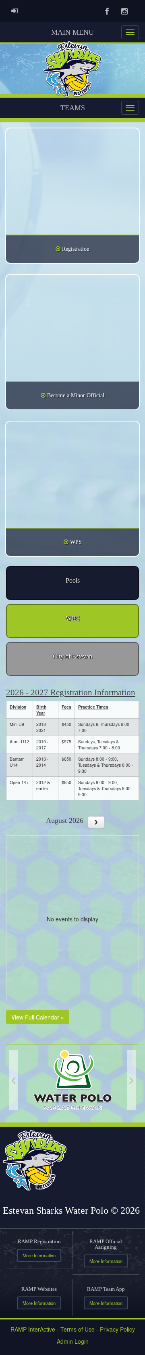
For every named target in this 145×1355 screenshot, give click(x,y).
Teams (72, 108)
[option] (72, 1080)
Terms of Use (77, 1329)
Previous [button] (13, 1080)
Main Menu (72, 32)
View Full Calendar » (37, 1017)
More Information (39, 1255)
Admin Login (73, 1341)
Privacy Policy (117, 1329)
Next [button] (131, 1080)
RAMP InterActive (32, 1329)
